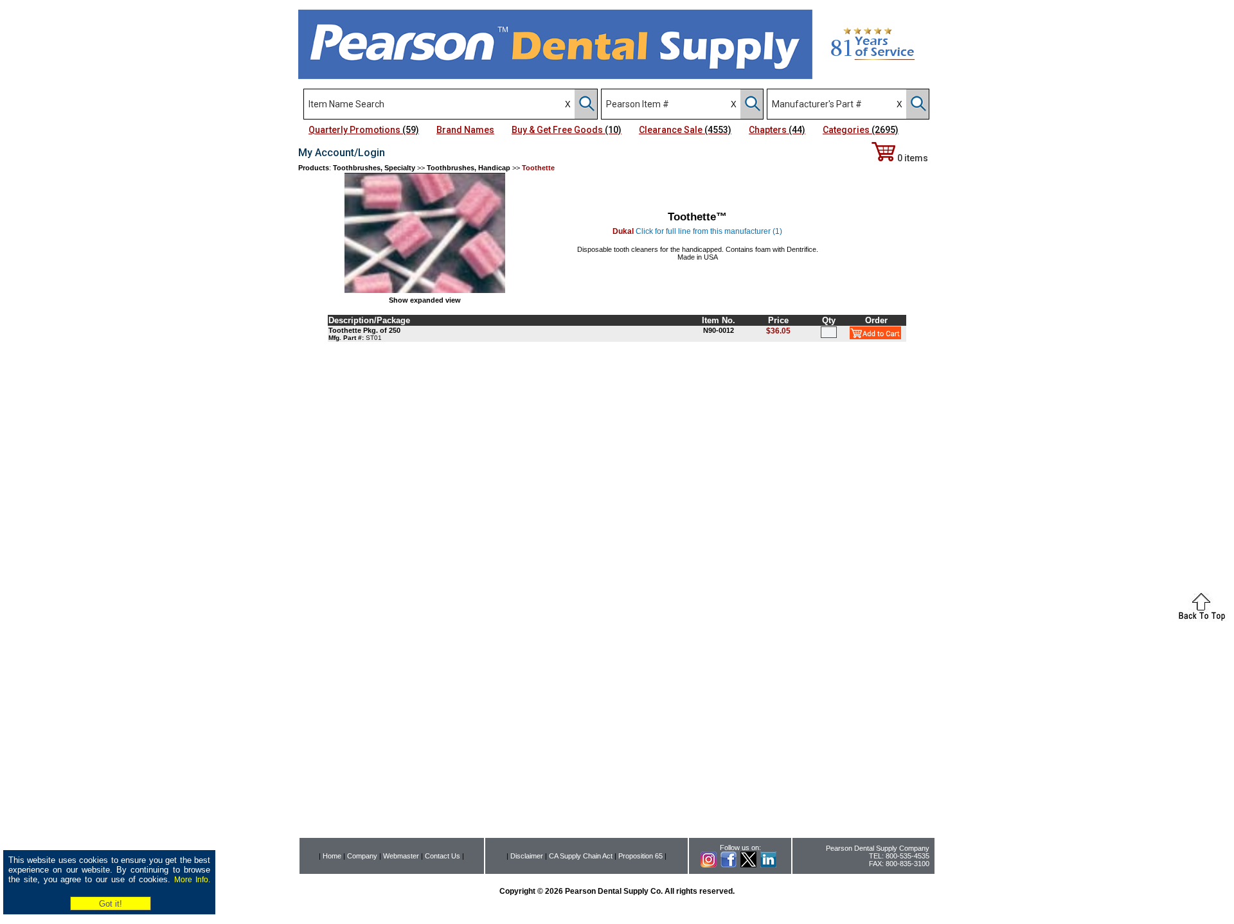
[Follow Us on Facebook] (728, 865)
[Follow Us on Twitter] (748, 865)
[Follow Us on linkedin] (768, 865)
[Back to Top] (1202, 618)
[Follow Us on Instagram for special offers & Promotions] (709, 865)
